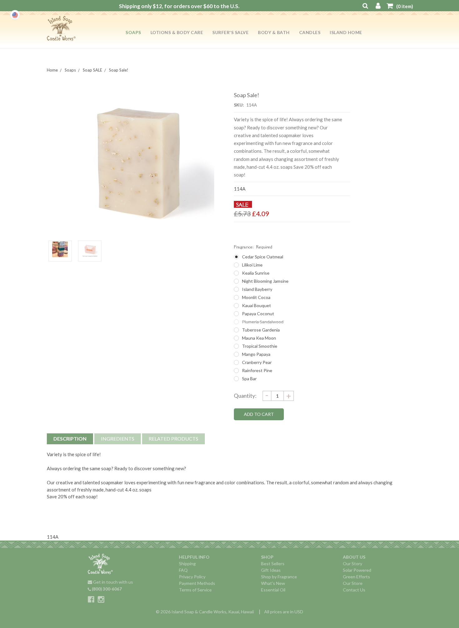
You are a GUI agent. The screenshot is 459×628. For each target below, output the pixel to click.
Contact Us (354, 589)
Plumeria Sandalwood (263, 321)
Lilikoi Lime (252, 264)
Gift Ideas (271, 570)
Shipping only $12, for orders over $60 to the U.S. (179, 6)
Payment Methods (197, 583)
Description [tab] (69, 438)
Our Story (352, 563)
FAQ (183, 570)
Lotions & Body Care (177, 32)
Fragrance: (253, 247)
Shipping (187, 563)
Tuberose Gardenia (261, 329)
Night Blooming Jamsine (265, 281)
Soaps (133, 32)
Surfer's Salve (230, 32)
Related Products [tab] (173, 438)
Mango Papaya (256, 354)
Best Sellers (272, 563)
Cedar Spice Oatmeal (262, 256)
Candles (310, 32)
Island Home (346, 32)
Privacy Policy (192, 576)
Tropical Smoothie (259, 346)
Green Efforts (356, 576)
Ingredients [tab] (117, 438)
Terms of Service (195, 589)
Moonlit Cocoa (256, 297)
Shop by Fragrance (279, 576)
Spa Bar (249, 378)
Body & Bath (274, 32)
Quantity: (245, 395)
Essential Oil (273, 589)
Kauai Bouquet (256, 305)
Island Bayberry (257, 289)
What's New (273, 583)
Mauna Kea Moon (259, 338)
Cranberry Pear (257, 362)
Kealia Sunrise (255, 273)
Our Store (353, 583)
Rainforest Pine (257, 370)
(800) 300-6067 (106, 588)
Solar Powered (357, 570)
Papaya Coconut (258, 313)
